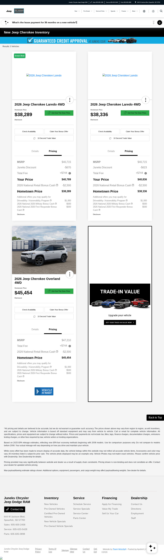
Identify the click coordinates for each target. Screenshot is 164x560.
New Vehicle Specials (55, 521)
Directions (136, 508)
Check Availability (29, 131)
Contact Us (16, 509)
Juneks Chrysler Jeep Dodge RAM (16, 550)
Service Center (80, 513)
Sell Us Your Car (110, 513)
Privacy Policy (38, 550)
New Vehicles (51, 504)
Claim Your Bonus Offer (59, 131)
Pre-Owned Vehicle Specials (58, 526)
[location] (135, 2)
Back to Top (155, 417)
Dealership (139, 498)
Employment (137, 513)
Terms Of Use (52, 550)
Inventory (51, 498)
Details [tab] (35, 151)
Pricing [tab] (53, 151)
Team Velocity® (119, 549)
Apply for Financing (112, 504)
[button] (70, 100)
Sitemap (65, 550)
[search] (161, 11)
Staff (133, 518)
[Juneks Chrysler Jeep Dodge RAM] (18, 11)
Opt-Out (95, 550)
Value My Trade (110, 508)
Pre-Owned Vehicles (54, 508)
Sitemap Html (73, 550)
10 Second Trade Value (47, 138)
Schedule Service (82, 504)
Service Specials (81, 508)
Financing (109, 498)
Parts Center (79, 518)
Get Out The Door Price (61, 113)
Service (79, 498)
